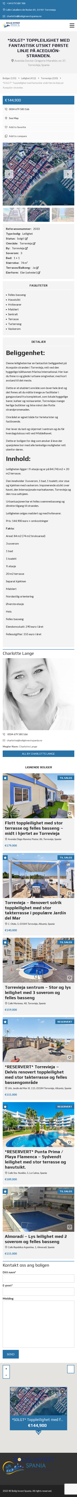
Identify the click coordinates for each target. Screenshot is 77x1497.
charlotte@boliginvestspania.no (24, 16)
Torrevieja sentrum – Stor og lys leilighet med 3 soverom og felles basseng (38, 992)
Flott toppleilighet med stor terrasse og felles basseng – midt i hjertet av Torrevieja (34, 828)
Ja (34, 267)
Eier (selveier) (28, 272)
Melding (8, 1298)
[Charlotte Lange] (38, 694)
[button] (68, 174)
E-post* (8, 1285)
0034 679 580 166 (18, 109)
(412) (28, 78)
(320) (49, 78)
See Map (13, 118)
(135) (9, 78)
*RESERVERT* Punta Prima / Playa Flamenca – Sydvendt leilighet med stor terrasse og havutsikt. (35, 1159)
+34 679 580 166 (15, 3)
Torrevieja (26, 243)
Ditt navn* (9, 1272)
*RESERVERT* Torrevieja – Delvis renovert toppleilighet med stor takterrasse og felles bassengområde (36, 1074)
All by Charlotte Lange (38, 753)
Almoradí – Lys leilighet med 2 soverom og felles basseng (36, 1239)
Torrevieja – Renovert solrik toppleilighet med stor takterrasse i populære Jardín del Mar (35, 910)
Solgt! (21, 238)
